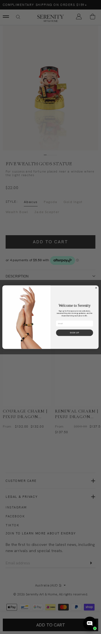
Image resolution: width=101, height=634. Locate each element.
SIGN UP (74, 333)
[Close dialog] (96, 287)
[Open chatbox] (90, 623)
